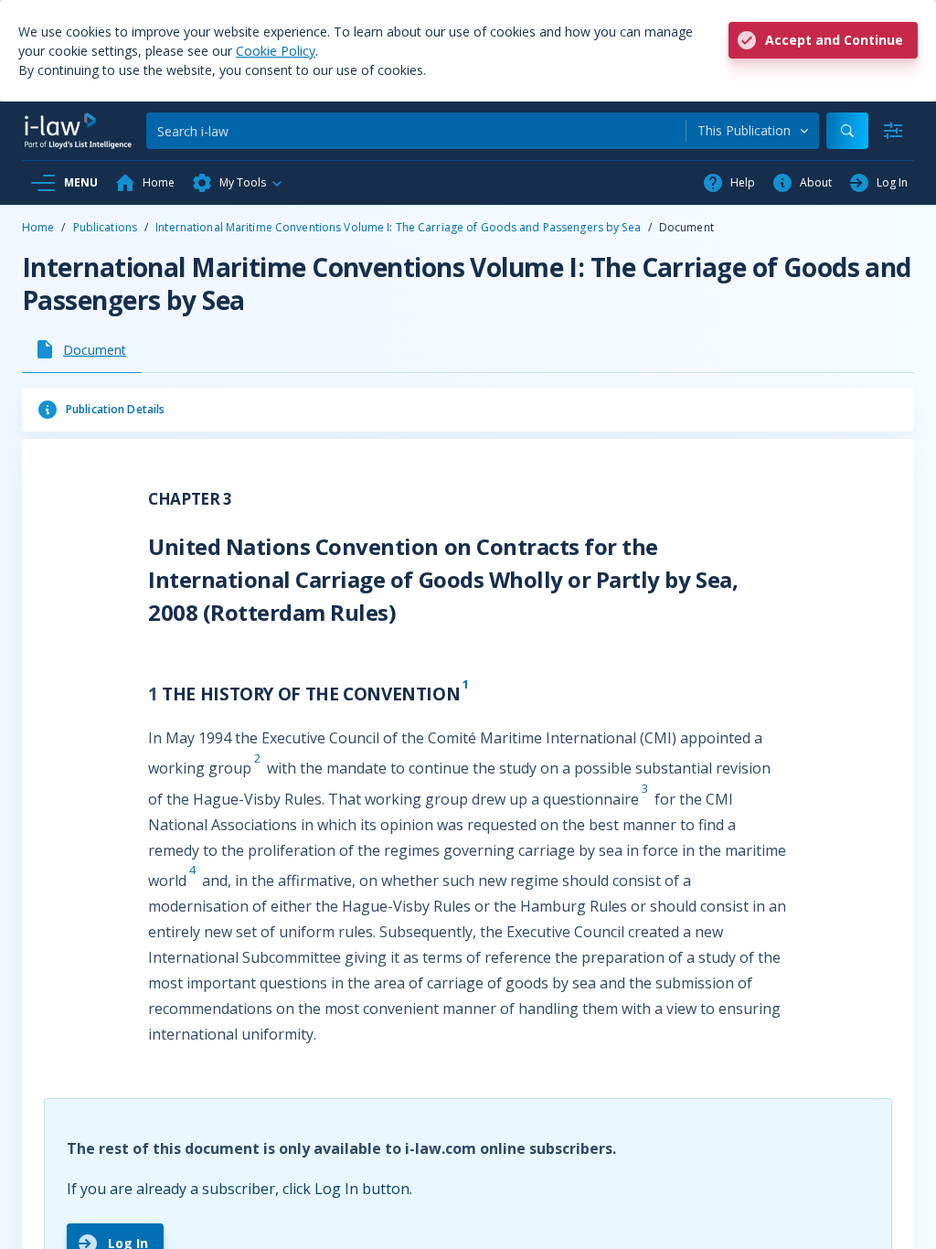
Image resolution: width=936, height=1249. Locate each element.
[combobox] (752, 130)
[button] (238, 183)
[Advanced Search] (893, 130)
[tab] (82, 349)
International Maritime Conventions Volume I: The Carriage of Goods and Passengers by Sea (398, 227)
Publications (105, 227)
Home (38, 227)
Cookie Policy (275, 50)
